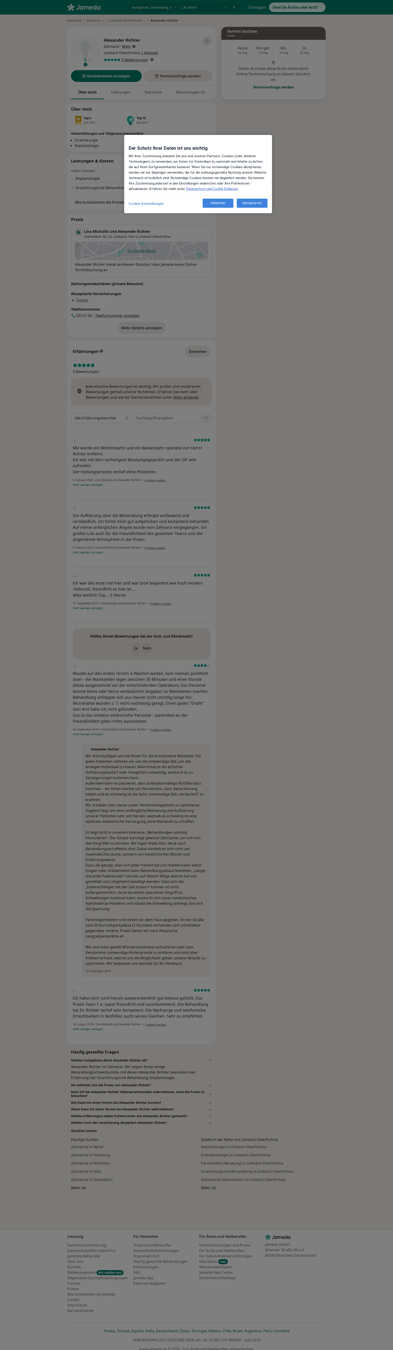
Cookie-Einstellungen (146, 204)
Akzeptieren (252, 203)
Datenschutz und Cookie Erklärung (212, 189)
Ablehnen (218, 203)
